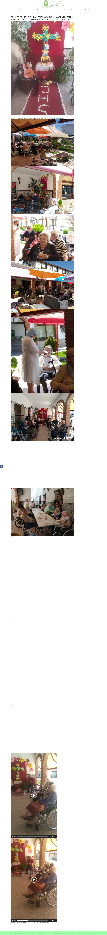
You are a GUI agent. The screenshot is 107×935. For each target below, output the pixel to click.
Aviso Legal (56, 933)
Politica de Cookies (90, 933)
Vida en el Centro (62, 9)
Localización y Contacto (84, 9)
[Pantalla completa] (55, 836)
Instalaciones (38, 9)
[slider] (32, 836)
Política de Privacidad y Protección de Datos (75, 933)
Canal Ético (61, 933)
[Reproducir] (12, 836)
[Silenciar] (53, 836)
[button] (34, 795)
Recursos (30, 9)
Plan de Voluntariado (72, 9)
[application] (34, 795)
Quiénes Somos (21, 9)
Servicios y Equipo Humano (49, 9)
